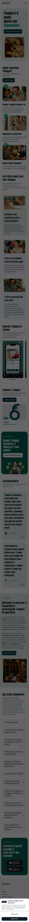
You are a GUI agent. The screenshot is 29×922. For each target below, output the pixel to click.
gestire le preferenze (20, 907)
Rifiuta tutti (14, 914)
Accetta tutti (14, 918)
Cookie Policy (10, 909)
